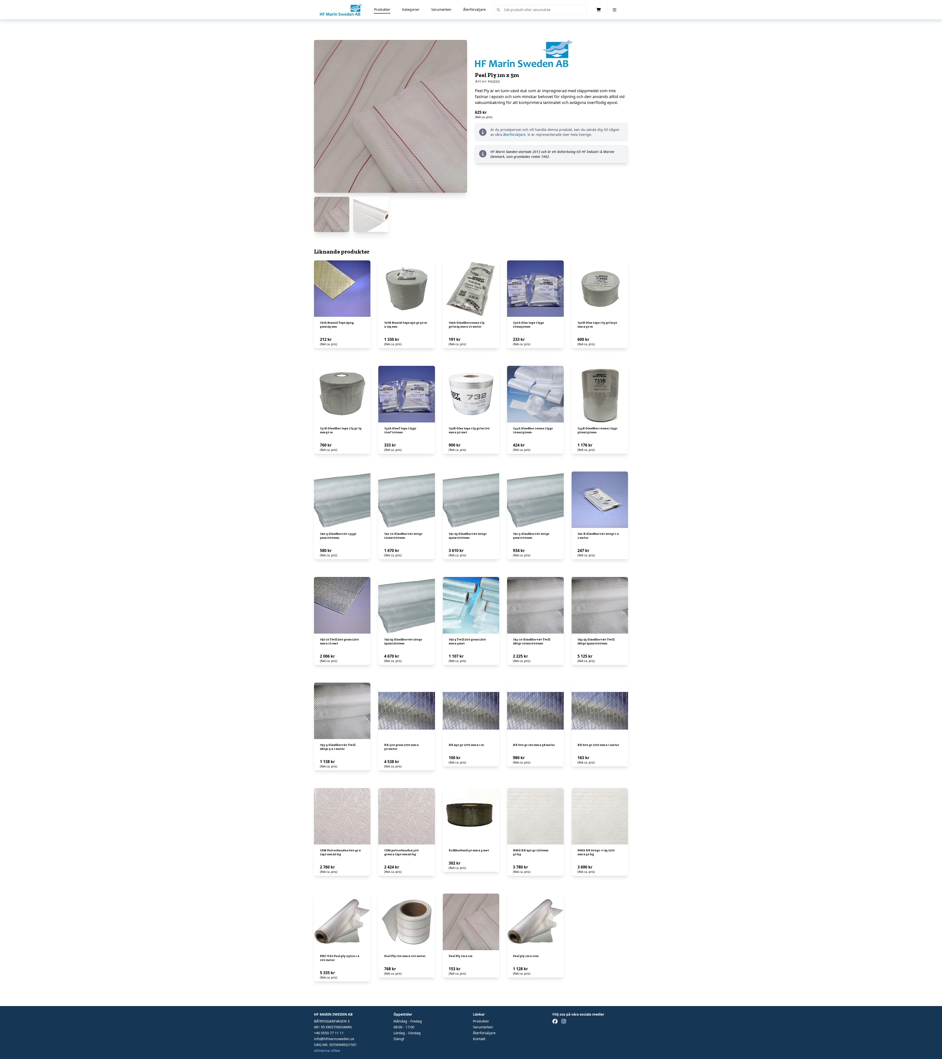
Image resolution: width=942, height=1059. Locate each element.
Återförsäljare (474, 9)
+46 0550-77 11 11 (329, 1033)
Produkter (382, 9)
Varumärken (441, 9)
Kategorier (410, 9)
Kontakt (479, 1038)
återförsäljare (514, 134)
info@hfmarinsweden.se (334, 1038)
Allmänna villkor (327, 1050)
